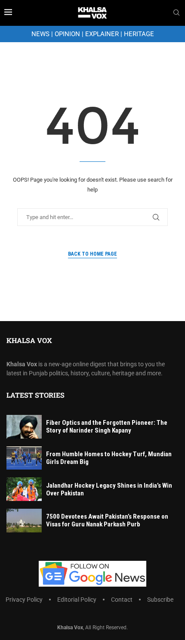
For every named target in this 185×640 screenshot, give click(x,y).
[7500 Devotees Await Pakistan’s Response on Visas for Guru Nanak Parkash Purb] (24, 520)
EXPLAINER (102, 34)
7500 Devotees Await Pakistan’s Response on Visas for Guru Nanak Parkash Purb (107, 520)
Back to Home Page (92, 254)
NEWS (40, 34)
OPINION (67, 34)
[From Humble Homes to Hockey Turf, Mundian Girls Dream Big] (24, 458)
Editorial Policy (76, 599)
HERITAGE (139, 34)
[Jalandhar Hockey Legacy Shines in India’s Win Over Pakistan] (24, 489)
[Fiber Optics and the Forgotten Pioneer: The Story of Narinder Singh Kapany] (24, 427)
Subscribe (160, 599)
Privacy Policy (24, 599)
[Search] (176, 12)
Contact (122, 599)
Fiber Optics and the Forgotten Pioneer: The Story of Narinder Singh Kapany (106, 426)
